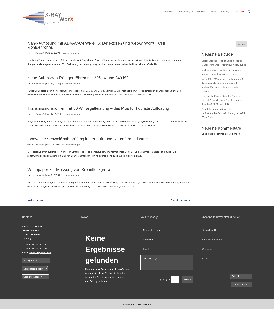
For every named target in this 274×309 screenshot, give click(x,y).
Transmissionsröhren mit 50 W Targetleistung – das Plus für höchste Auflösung (98, 108)
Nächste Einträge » (180, 200)
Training (212, 11)
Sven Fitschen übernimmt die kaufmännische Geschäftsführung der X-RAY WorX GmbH (224, 113)
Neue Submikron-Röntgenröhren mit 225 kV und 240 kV (77, 78)
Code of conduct (31, 277)
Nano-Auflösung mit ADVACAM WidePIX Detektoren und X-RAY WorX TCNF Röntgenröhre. (97, 45)
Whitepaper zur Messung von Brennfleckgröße (69, 169)
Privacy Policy (30, 260)
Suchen (241, 44)
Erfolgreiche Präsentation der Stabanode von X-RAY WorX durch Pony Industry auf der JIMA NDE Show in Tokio (222, 100)
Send (186, 279)
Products (168, 11)
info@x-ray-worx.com (40, 252)
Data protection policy (33, 269)
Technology (184, 11)
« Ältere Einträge (35, 200)
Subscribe (236, 276)
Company (224, 11)
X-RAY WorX (38, 53)
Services (201, 11)
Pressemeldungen (70, 53)
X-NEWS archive (240, 284)
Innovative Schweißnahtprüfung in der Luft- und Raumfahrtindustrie (87, 139)
